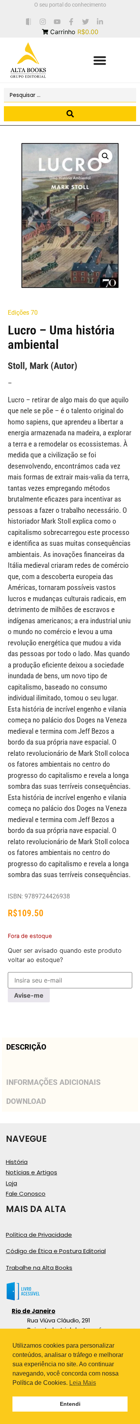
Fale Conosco (26, 1194)
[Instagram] (42, 21)
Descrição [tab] (26, 1047)
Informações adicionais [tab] (53, 1082)
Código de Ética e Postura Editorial (56, 1251)
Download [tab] (26, 1101)
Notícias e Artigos (31, 1172)
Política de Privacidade (39, 1235)
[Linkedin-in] (100, 21)
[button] (99, 60)
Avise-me (29, 995)
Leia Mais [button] (82, 1382)
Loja (11, 1183)
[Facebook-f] (71, 21)
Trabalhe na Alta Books (39, 1268)
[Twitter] (85, 21)
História (17, 1162)
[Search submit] (70, 113)
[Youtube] (57, 21)
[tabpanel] (70, 1065)
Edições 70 (23, 312)
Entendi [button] (70, 1404)
